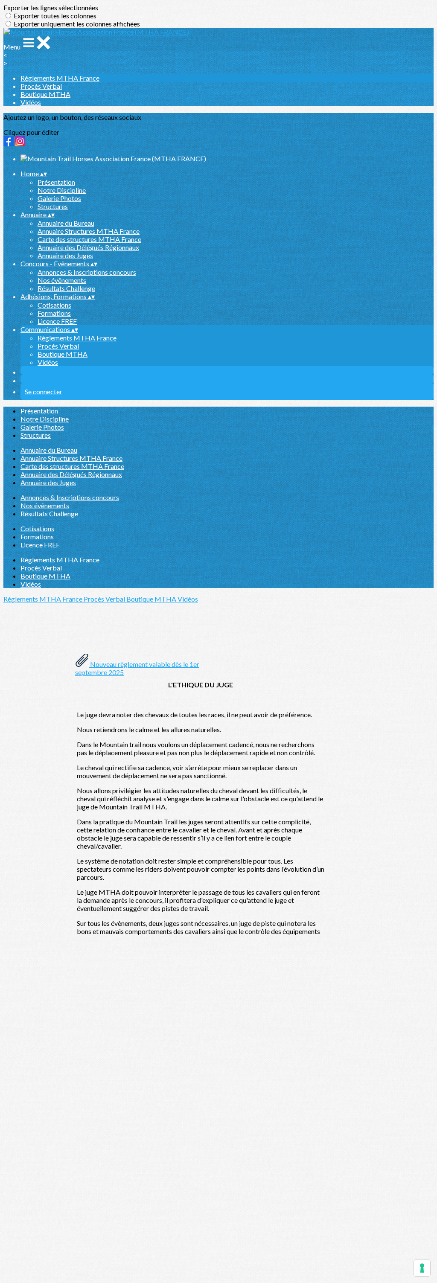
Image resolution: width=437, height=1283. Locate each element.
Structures (53, 206)
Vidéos (30, 102)
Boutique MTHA (45, 94)
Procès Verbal (41, 86)
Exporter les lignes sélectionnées (50, 7)
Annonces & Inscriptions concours (87, 272)
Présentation (56, 182)
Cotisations (54, 305)
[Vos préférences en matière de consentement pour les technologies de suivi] (422, 1268)
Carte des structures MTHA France (89, 239)
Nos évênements (62, 280)
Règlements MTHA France (59, 78)
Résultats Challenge (66, 288)
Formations (54, 313)
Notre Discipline (62, 190)
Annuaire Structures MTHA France (89, 231)
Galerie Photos (59, 198)
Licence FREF (57, 321)
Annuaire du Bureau (66, 223)
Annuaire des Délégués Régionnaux (88, 247)
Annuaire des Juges (65, 255)
